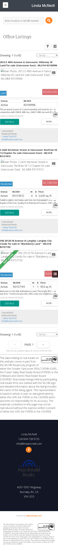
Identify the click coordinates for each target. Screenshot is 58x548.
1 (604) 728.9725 (9, 136)
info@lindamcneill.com (29, 443)
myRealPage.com (34, 515)
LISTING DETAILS (9, 122)
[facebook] (29, 450)
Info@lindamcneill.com (12, 139)
